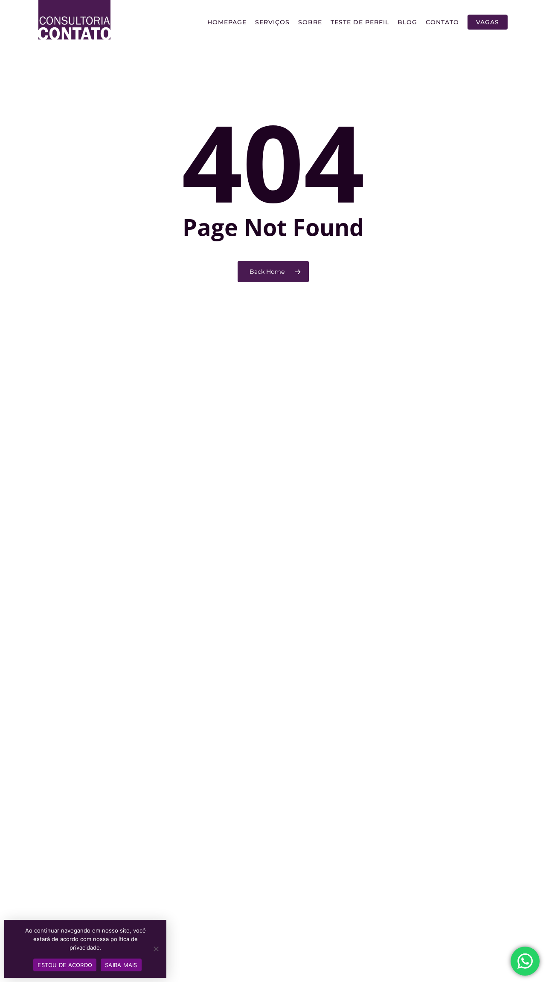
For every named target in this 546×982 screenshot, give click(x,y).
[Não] (155, 948)
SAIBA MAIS (121, 965)
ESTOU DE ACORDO (65, 965)
